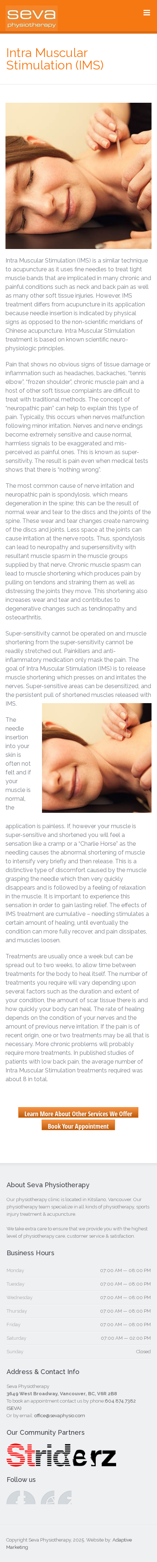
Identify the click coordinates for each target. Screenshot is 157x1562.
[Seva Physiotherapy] (31, 25)
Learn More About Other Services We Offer (78, 1113)
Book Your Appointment (78, 1126)
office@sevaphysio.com (59, 1415)
